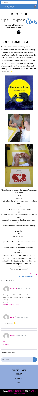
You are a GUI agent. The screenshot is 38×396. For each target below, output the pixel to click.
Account (18, 374)
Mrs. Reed (13, 289)
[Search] (35, 359)
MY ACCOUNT (9, 7)
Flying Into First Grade (11, 304)
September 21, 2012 (22, 317)
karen (12, 317)
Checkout (19, 378)
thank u (6, 344)
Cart (19, 382)
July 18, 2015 (22, 336)
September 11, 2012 (24, 289)
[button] (19, 32)
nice (4, 342)
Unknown (13, 336)
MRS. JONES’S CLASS (16, 391)
